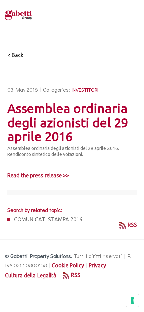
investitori (85, 90)
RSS (132, 225)
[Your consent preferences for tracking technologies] (132, 300)
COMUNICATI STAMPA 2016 (48, 219)
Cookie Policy (68, 265)
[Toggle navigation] (131, 15)
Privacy (97, 265)
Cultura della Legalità (30, 275)
